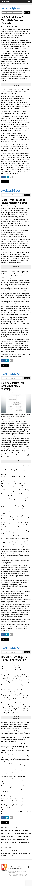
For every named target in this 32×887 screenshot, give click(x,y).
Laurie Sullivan (7, 26)
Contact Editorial (12, 867)
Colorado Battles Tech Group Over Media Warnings (16, 833)
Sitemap (26, 867)
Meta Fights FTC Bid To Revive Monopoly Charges (15, 830)
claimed (3, 256)
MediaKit (20, 865)
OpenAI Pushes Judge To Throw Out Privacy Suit (15, 836)
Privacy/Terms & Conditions (15, 868)
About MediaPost (12, 865)
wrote (9, 492)
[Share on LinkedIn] (7, 177)
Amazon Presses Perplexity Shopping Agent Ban (15, 839)
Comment (5, 182)
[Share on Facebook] (3, 177)
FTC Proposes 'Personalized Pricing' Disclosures (15, 842)
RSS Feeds (20, 867)
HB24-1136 (10, 438)
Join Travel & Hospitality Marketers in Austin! (14, 851)
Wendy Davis (6, 206)
